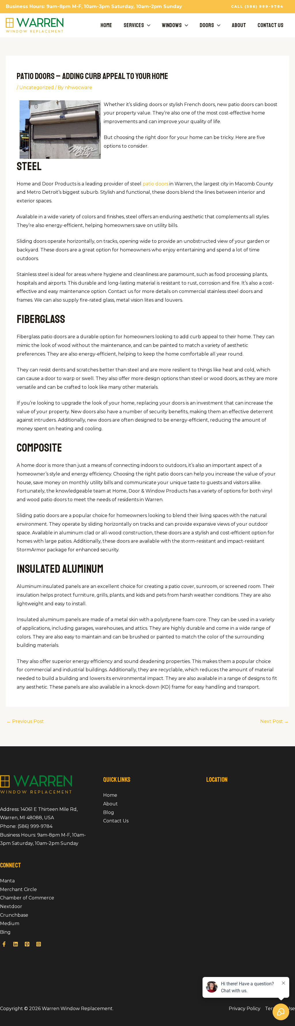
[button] (257, 6)
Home (106, 25)
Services (134, 25)
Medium (9, 923)
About (239, 25)
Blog (108, 812)
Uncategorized (36, 87)
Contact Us (270, 25)
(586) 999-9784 (35, 826)
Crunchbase (14, 915)
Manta (7, 881)
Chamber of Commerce (27, 898)
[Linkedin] (16, 944)
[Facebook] (4, 944)
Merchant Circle (18, 889)
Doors (207, 25)
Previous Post (25, 721)
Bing (5, 932)
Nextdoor (11, 906)
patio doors (155, 184)
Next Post (274, 721)
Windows (172, 25)
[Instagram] (39, 944)
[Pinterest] (27, 944)
